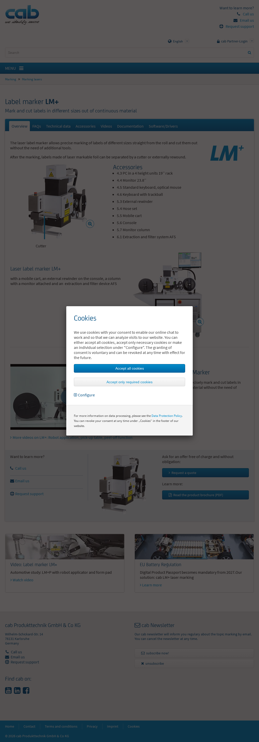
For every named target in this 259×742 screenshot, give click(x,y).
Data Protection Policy (167, 416)
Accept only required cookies (129, 382)
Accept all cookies (129, 368)
